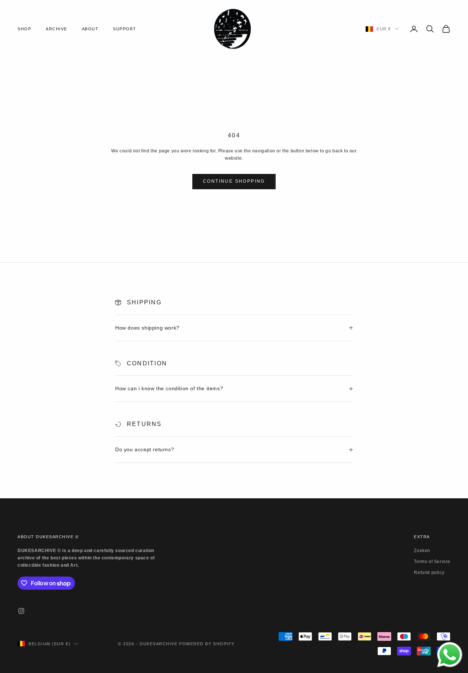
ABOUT (90, 29)
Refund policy (429, 572)
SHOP (24, 29)
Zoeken (422, 550)
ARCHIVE (56, 29)
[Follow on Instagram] (21, 611)
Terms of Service (432, 561)
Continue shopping (234, 181)
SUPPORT (124, 29)
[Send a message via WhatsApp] (449, 654)
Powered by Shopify (207, 644)
